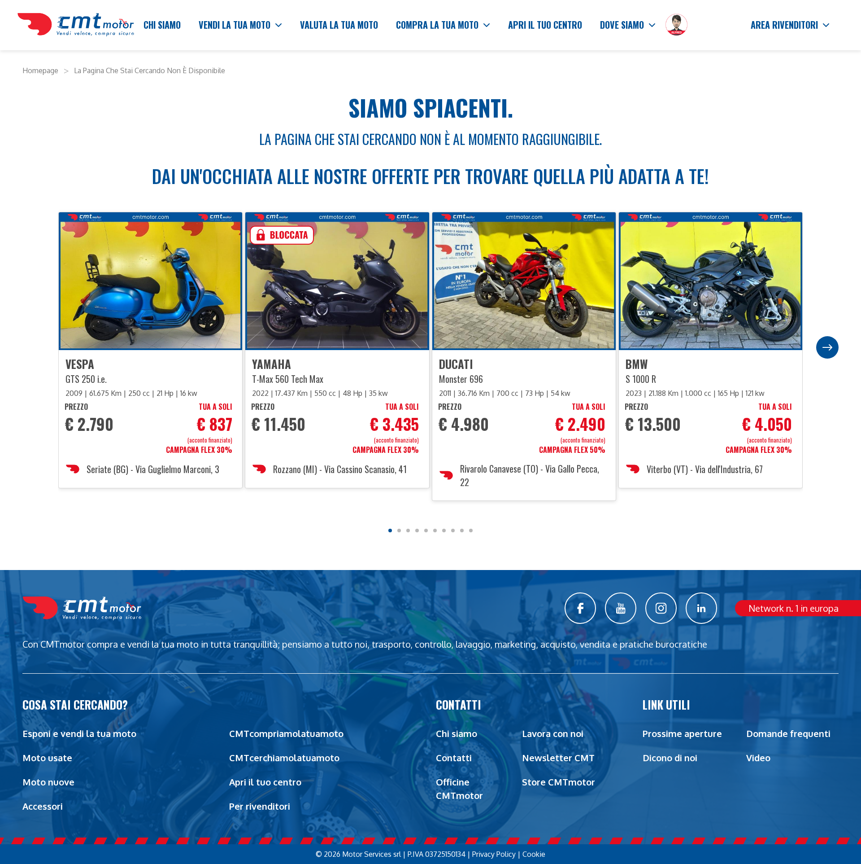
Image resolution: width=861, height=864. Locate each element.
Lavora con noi (552, 733)
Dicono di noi (670, 757)
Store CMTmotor (558, 782)
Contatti (454, 757)
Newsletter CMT (558, 757)
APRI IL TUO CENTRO (545, 24)
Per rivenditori (259, 806)
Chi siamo (456, 733)
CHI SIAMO (162, 24)
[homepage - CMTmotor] (76, 25)
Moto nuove (48, 782)
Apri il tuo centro (265, 782)
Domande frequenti (788, 733)
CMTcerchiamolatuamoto (284, 757)
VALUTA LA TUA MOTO (339, 24)
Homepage (40, 70)
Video (758, 757)
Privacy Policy (494, 854)
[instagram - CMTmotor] (661, 608)
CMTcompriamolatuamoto (286, 733)
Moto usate (47, 757)
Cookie (533, 854)
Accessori (42, 806)
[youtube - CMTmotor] (620, 608)
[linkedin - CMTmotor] (701, 608)
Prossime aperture (682, 733)
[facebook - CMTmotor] (580, 608)
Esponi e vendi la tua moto (79, 733)
